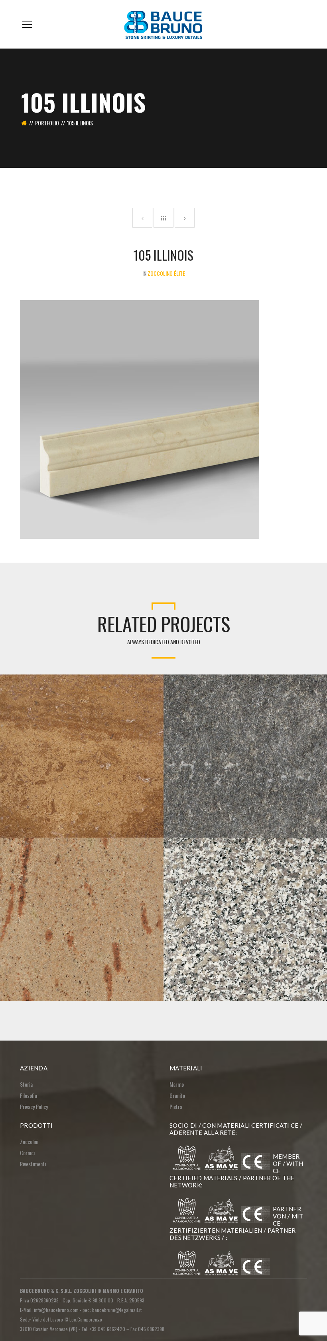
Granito (177, 1095)
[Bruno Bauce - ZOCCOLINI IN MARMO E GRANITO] (163, 24)
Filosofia (28, 1095)
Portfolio (47, 123)
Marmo (176, 1084)
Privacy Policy (34, 1106)
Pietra (175, 1106)
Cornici (27, 1152)
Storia (26, 1084)
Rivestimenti (33, 1164)
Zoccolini (29, 1141)
